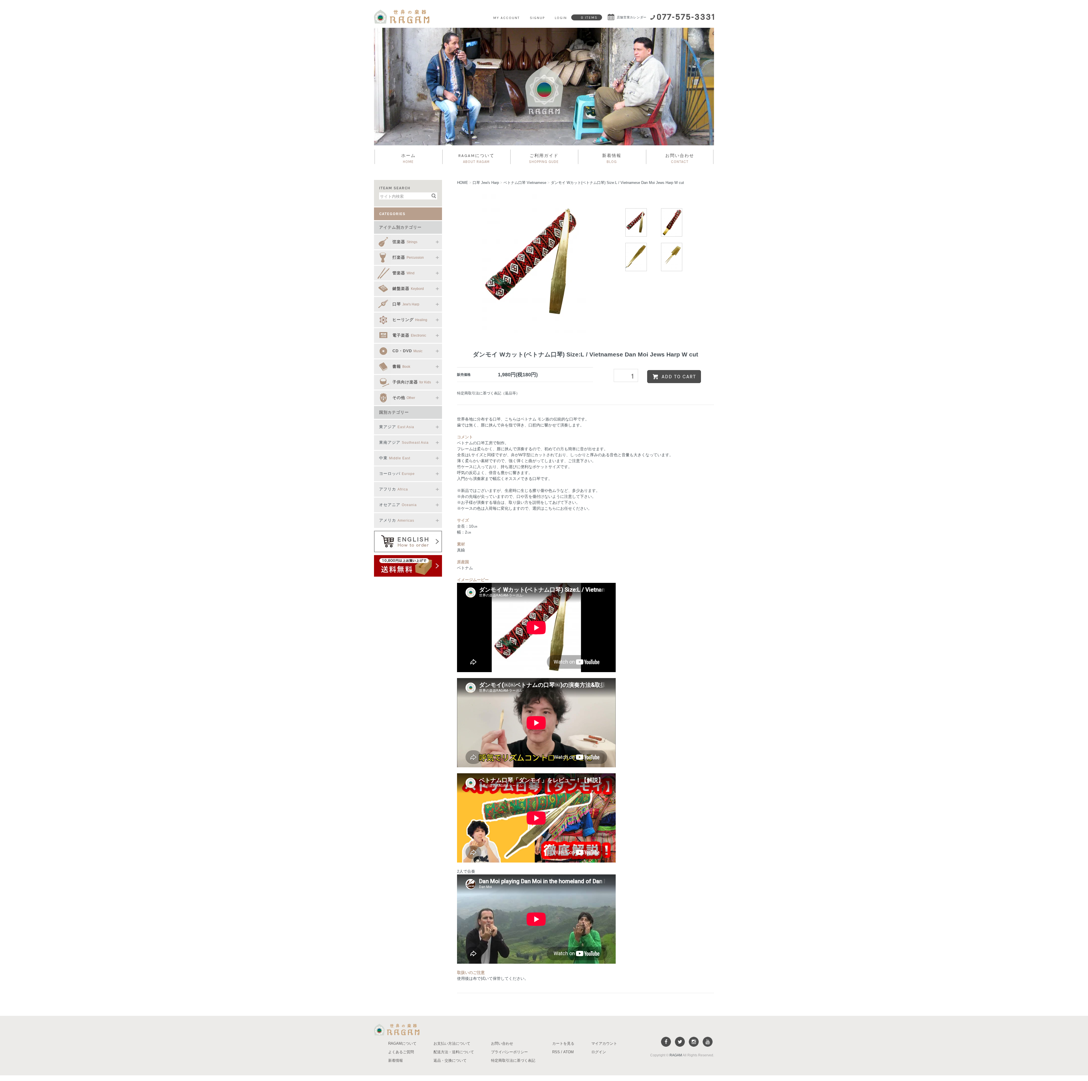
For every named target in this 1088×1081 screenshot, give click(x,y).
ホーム (408, 158)
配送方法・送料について (454, 1052)
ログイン (598, 1052)
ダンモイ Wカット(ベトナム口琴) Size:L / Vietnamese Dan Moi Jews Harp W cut (617, 182)
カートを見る (563, 1043)
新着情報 (611, 158)
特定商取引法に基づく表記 (513, 1060)
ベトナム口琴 (524, 182)
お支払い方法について (452, 1043)
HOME (462, 182)
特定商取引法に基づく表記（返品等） (488, 393)
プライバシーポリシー (509, 1052)
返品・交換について (450, 1060)
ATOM (568, 1052)
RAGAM (676, 1055)
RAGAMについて (476, 158)
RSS (556, 1052)
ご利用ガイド (544, 158)
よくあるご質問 (401, 1052)
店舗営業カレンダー (631, 17)
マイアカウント (604, 1043)
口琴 (486, 182)
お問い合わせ (679, 158)
